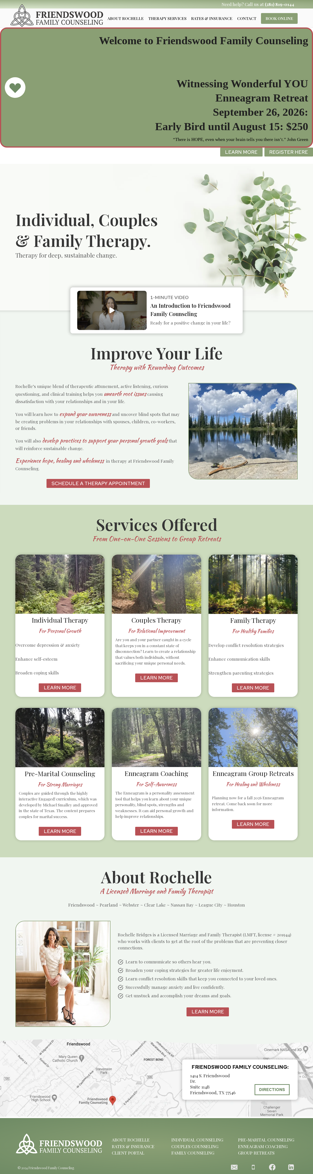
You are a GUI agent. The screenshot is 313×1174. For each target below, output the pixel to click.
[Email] (234, 1167)
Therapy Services (167, 18)
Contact (246, 18)
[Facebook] (272, 1167)
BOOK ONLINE (279, 18)
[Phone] (253, 1167)
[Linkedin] (291, 1167)
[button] (112, 310)
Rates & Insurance (211, 18)
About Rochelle (125, 18)
